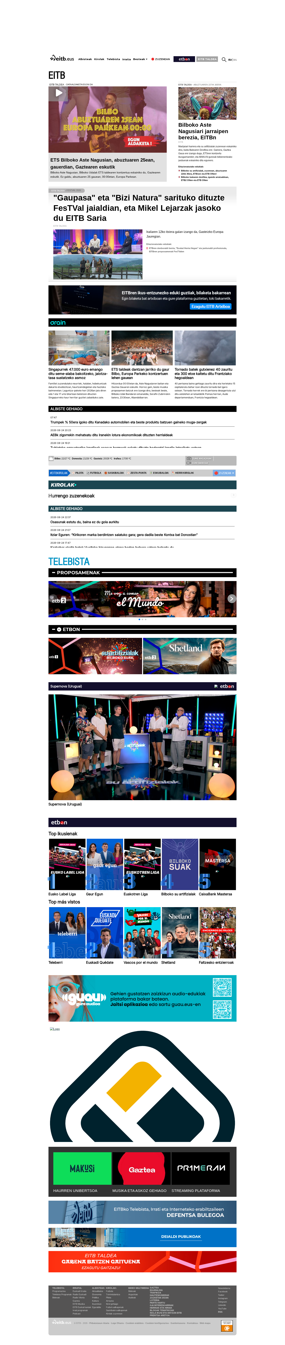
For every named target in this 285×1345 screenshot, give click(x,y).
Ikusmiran (96, 1304)
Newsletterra (224, 1288)
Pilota (108, 1297)
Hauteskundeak (159, 1295)
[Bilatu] (224, 59)
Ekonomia (96, 1294)
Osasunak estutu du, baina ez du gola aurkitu (84, 522)
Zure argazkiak (202, 458)
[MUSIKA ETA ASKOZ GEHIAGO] (141, 1168)
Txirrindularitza (113, 1294)
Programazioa (59, 1291)
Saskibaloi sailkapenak (116, 1310)
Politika (95, 1297)
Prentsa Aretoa (160, 1315)
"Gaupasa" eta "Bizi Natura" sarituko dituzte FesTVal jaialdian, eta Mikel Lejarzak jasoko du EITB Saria (139, 208)
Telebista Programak (62, 1294)
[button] (139, 619)
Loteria (154, 1300)
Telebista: (58, 1288)
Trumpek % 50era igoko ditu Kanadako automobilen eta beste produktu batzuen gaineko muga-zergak (128, 422)
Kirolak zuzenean (114, 1313)
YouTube (222, 1308)
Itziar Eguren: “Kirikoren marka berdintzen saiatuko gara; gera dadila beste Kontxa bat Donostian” (124, 535)
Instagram (223, 1298)
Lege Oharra (117, 1323)
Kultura (95, 1301)
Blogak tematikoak (162, 1310)
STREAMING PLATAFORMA (196, 1191)
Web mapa (205, 1323)
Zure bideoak (200, 463)
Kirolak (99, 59)
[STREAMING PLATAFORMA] (201, 1168)
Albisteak (85, 59)
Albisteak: (98, 1288)
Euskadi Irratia (79, 1291)
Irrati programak (80, 1310)
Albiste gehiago (66, 408)
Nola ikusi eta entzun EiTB (166, 1313)
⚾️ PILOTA (78, 473)
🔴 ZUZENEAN (222, 473)
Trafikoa (155, 1293)
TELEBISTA (69, 562)
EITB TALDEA (207, 59)
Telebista (113, 59)
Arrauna (110, 1301)
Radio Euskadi (79, 1294)
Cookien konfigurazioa (157, 1323)
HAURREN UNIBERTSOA (75, 1191)
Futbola (109, 1291)
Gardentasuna (178, 1323)
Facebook (223, 1291)
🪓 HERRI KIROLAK (183, 473)
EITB (56, 75)
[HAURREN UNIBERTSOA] (82, 1168)
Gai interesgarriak (162, 1305)
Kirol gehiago (112, 1304)
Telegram (222, 1302)
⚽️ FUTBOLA (94, 473)
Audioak (132, 1297)
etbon (71, 629)
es (235, 59)
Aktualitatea (97, 1291)
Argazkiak (133, 1294)
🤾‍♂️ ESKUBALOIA (159, 473)
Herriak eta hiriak (161, 1308)
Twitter (221, 1295)
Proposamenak (78, 572)
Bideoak (56, 1297)
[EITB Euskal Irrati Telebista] (62, 57)
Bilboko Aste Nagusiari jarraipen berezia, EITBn (203, 131)
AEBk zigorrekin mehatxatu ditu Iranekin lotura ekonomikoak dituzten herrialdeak (111, 435)
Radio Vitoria (79, 1297)
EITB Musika (79, 1304)
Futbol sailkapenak (115, 1307)
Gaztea (76, 1301)
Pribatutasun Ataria (99, 1323)
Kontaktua (192, 1323)
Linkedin (222, 1305)
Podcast (76, 1313)
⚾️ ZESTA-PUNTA (137, 473)
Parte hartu (157, 1303)
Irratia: (77, 1288)
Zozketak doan (159, 1298)
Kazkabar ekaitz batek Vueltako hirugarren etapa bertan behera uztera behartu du (112, 547)
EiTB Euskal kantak (82, 1307)
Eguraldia (96, 1307)
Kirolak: (111, 1288)
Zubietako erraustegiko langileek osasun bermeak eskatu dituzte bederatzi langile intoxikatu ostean (125, 448)
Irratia (126, 59)
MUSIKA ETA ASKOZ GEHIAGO (139, 1191)
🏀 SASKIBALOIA (114, 473)
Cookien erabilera (134, 1323)
